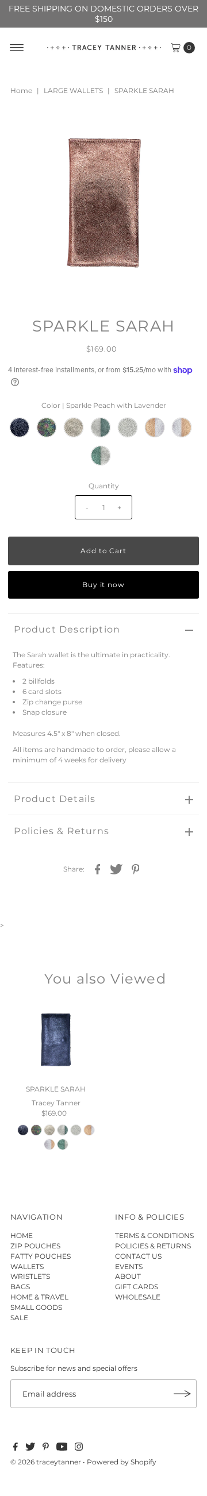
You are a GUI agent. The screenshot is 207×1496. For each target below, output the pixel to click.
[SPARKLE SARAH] (56, 1040)
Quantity (104, 485)
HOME (21, 1235)
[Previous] (26, 128)
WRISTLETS (30, 1276)
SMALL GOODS (36, 1307)
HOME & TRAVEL (39, 1297)
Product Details (54, 798)
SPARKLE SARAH (56, 1089)
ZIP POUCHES (35, 1245)
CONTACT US (138, 1256)
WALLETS (27, 1266)
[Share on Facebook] (97, 868)
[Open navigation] (17, 47)
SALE (19, 1317)
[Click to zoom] (180, 128)
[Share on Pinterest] (135, 868)
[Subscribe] (182, 1393)
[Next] (54, 128)
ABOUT (128, 1276)
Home (21, 90)
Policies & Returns (61, 831)
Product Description (67, 629)
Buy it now (103, 584)
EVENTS (129, 1266)
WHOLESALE (137, 1297)
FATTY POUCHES (40, 1256)
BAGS (20, 1286)
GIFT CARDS (136, 1286)
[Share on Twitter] (116, 868)
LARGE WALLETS (73, 90)
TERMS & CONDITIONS (154, 1235)
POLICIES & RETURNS (153, 1245)
